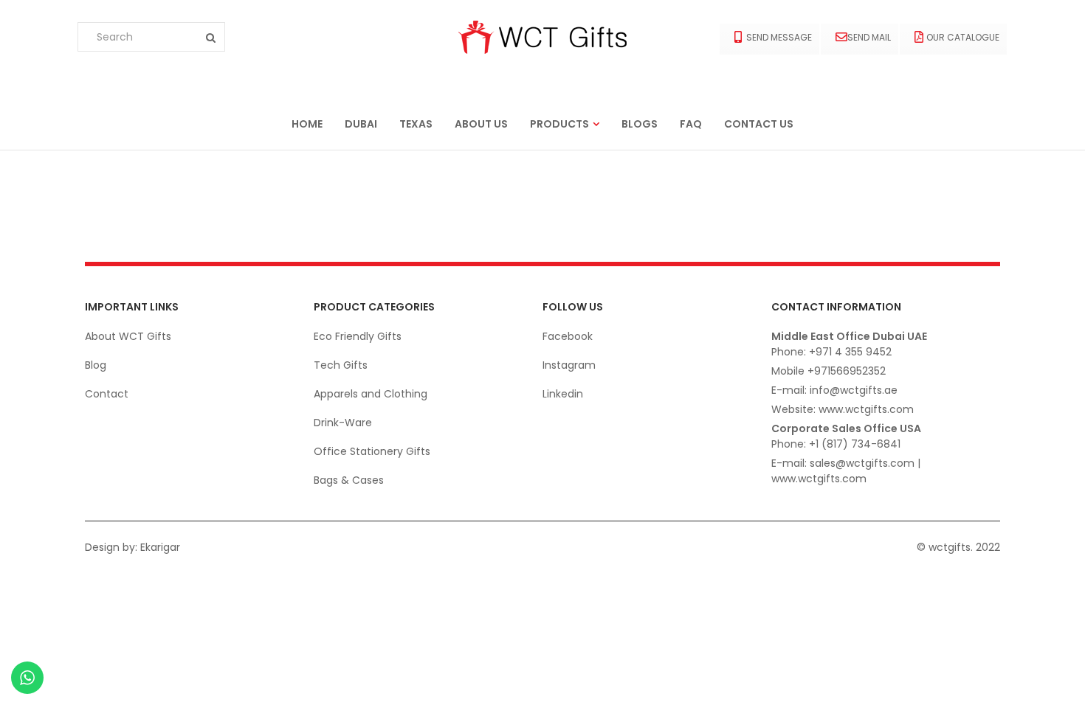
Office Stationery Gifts (372, 451)
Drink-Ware (343, 422)
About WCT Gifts (128, 336)
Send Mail (869, 37)
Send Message (779, 37)
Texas (416, 124)
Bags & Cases (349, 480)
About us (481, 124)
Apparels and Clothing (370, 393)
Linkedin (562, 393)
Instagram (569, 365)
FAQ (691, 124)
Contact (106, 393)
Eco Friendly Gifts (358, 336)
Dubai (361, 124)
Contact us (758, 124)
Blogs (639, 124)
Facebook (567, 336)
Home (307, 124)
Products (559, 124)
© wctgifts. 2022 (958, 547)
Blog (95, 365)
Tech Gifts (341, 365)
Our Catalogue (962, 37)
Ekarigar (160, 547)
